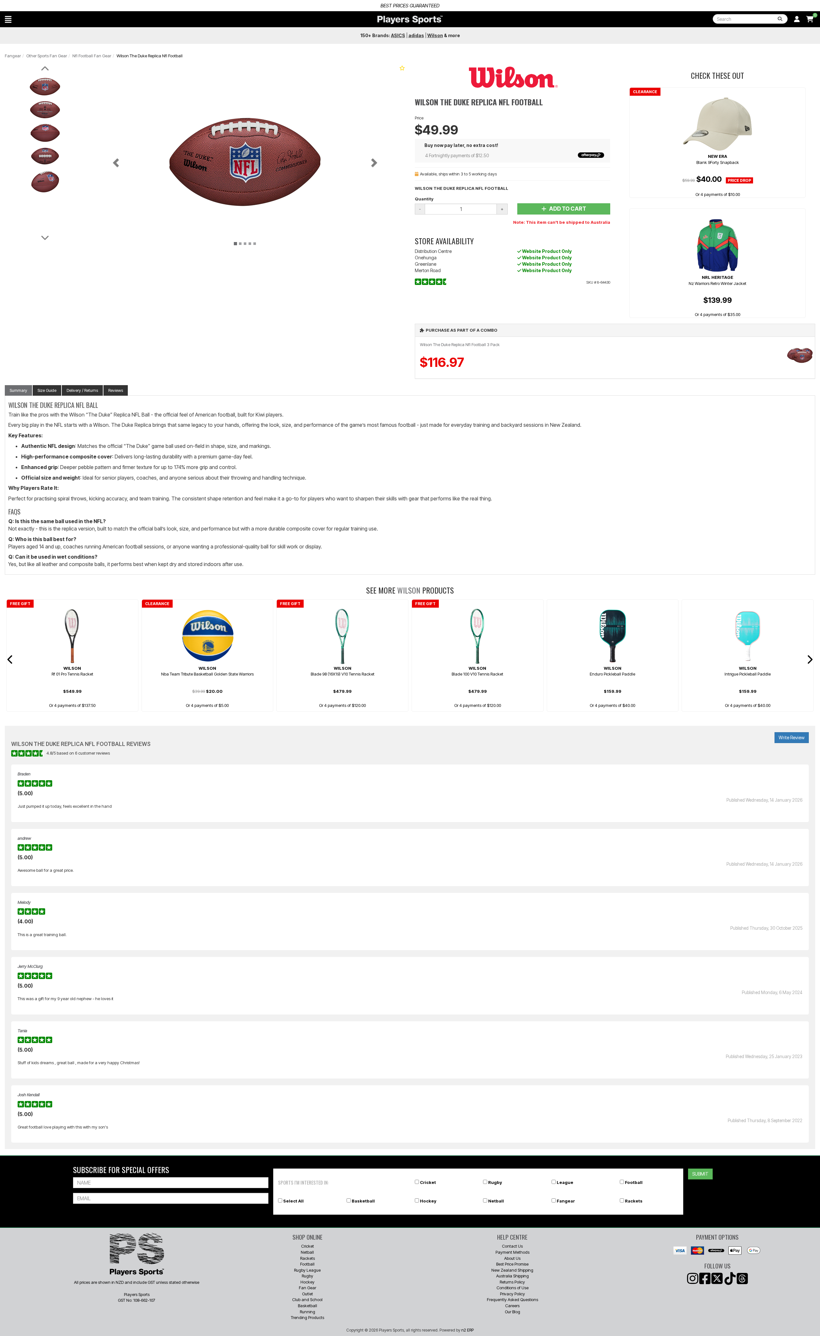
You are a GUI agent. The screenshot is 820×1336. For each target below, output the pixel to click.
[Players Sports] (410, 20)
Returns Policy (512, 1281)
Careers (512, 1305)
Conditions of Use (512, 1287)
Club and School (307, 1299)
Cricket (428, 1182)
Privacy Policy (512, 1293)
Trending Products (307, 1317)
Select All (293, 1200)
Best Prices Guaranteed (410, 6)
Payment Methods (512, 1252)
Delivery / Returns (82, 390)
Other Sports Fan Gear (46, 55)
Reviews (115, 390)
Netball (496, 1200)
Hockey (428, 1200)
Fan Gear (307, 1287)
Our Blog (512, 1311)
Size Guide (46, 390)
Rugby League (307, 1270)
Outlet (307, 1293)
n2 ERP (467, 1329)
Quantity (424, 198)
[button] (8, 19)
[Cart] (810, 19)
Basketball (363, 1200)
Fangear (13, 55)
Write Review (792, 737)
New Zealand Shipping (512, 1270)
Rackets (634, 1200)
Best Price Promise (512, 1264)
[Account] (797, 19)
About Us (512, 1258)
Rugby (495, 1182)
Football (634, 1182)
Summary (18, 390)
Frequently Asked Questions (512, 1299)
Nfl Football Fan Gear (91, 55)
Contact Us (512, 1246)
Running (307, 1311)
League (565, 1182)
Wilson (408, 590)
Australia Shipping (512, 1275)
